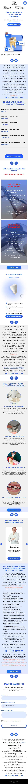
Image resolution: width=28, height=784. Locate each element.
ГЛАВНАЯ (3, 54)
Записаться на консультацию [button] (14, 24)
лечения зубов (16, 72)
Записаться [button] (14, 267)
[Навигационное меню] (25, 3)
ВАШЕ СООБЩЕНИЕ (7, 710)
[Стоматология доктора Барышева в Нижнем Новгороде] (12, 60)
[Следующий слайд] (27, 544)
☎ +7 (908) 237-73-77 (14, 97)
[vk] (16, 60)
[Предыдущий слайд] (1, 544)
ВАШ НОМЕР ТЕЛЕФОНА (8, 702)
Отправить (14, 725)
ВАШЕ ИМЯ (4, 695)
